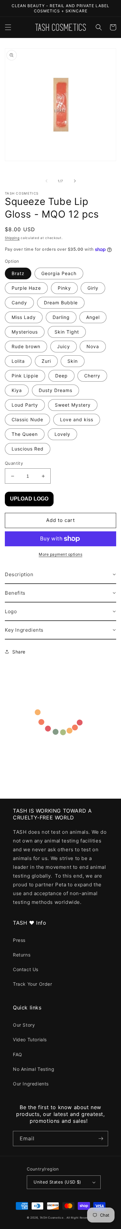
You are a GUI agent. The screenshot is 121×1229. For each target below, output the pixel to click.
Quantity (14, 463)
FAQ (17, 1054)
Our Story (24, 1025)
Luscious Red (28, 448)
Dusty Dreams (55, 390)
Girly (92, 288)
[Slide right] (75, 181)
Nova (92, 346)
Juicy (63, 346)
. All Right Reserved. (79, 1217)
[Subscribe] (101, 1138)
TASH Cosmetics (52, 1217)
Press (19, 940)
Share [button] (18, 651)
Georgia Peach (58, 273)
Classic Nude (27, 419)
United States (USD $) (57, 1182)
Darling (61, 317)
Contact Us (25, 969)
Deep (61, 375)
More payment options (60, 554)
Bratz (18, 273)
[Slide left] (46, 181)
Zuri (46, 361)
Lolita (18, 361)
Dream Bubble (61, 302)
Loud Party (25, 405)
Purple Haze (26, 288)
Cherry (92, 375)
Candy (19, 302)
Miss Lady (24, 317)
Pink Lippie (25, 375)
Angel (93, 317)
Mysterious (25, 332)
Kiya (17, 390)
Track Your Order (32, 984)
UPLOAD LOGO (29, 498)
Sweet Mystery (73, 405)
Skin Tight (67, 332)
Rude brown (26, 346)
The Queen (25, 434)
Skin (72, 361)
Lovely (62, 434)
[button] (8, 27)
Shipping (12, 238)
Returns (21, 954)
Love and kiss (76, 419)
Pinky (64, 288)
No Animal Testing (33, 1069)
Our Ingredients (31, 1083)
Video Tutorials (30, 1039)
